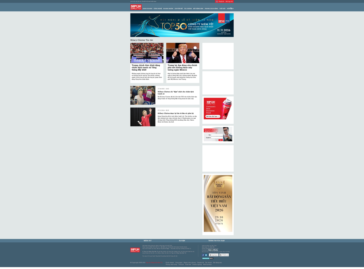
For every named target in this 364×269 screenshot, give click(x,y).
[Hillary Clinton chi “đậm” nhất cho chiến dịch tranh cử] (142, 95)
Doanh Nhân (168, 8)
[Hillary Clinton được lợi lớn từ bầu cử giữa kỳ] (142, 117)
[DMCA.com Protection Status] (208, 258)
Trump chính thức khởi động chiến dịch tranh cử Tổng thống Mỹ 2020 (146, 67)
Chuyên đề (179, 8)
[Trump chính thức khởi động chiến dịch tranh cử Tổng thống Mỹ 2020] (146, 53)
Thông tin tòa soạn (216, 241)
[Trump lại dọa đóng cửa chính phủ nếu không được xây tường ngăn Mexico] (182, 53)
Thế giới (222, 8)
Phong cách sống (171, 264)
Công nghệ (178, 262)
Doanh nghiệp (197, 264)
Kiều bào (188, 264)
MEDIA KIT (147, 241)
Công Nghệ (158, 8)
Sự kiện (182, 241)
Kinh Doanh (147, 8)
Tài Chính (188, 8)
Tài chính (208, 262)
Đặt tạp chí (229, 1)
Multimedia (207, 264)
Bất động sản (198, 8)
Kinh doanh (170, 262)
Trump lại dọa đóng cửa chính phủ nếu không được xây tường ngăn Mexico (182, 67)
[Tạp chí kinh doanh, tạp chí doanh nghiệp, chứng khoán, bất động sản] (136, 7)
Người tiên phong (190, 262)
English (221, 1)
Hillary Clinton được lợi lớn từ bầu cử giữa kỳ (176, 113)
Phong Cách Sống (211, 8)
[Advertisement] (218, 158)
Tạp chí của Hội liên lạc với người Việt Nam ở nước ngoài (143, 1)
